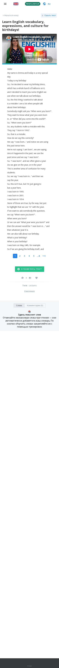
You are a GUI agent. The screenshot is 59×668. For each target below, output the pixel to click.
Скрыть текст (50, 15)
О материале (29, 291)
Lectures (33, 285)
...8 (38, 256)
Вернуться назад (11, 15)
